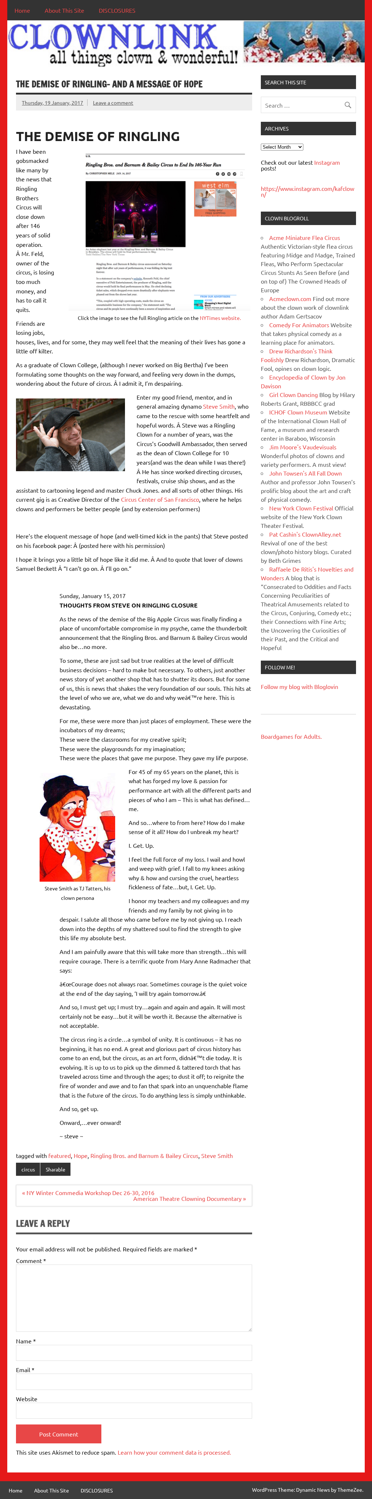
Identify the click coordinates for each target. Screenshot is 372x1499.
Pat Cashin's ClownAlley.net (305, 534)
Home (22, 10)
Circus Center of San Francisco (160, 499)
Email (25, 1369)
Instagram (327, 162)
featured (59, 1155)
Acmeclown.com (290, 298)
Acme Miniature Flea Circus (304, 237)
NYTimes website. (220, 317)
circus (28, 1169)
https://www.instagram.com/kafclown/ (307, 191)
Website (26, 1399)
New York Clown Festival (301, 508)
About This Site (64, 10)
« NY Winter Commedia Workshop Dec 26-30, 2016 (88, 1192)
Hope (81, 1155)
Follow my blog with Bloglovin (299, 686)
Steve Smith (219, 406)
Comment (31, 1260)
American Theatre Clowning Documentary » (189, 1198)
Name (26, 1341)
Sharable (55, 1169)
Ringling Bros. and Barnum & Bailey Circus (144, 1155)
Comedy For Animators (299, 324)
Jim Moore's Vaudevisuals (302, 446)
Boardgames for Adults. (291, 736)
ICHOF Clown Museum (298, 412)
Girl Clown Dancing (293, 394)
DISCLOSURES (117, 10)
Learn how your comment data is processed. (174, 1452)
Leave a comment (113, 102)
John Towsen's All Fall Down (305, 473)
